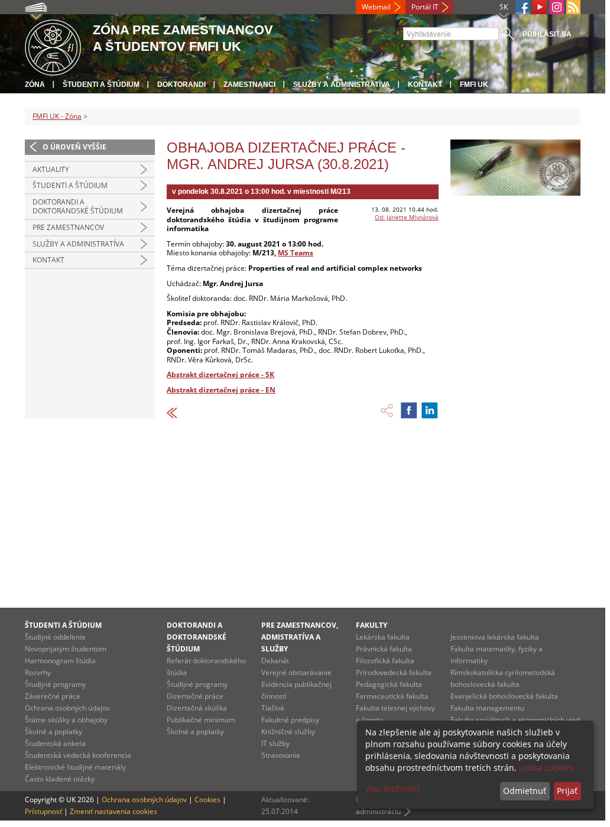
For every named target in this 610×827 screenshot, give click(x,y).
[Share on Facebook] (409, 410)
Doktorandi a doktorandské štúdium (78, 206)
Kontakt (425, 84)
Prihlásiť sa (547, 34)
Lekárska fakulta (383, 637)
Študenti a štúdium (101, 84)
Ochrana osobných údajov (67, 708)
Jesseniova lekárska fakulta (494, 637)
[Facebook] (522, 7)
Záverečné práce (52, 696)
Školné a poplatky (53, 732)
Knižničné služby (288, 732)
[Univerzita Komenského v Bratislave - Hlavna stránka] (53, 46)
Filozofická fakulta (385, 661)
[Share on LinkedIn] (430, 410)
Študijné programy (55, 684)
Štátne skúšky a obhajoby (66, 720)
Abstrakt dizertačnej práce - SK (220, 374)
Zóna (35, 84)
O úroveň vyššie (74, 147)
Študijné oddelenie (55, 637)
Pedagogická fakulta (389, 684)
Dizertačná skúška (197, 708)
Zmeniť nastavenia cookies (113, 811)
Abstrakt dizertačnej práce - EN (221, 390)
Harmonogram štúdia (60, 661)
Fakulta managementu (487, 708)
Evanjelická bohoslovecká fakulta (504, 696)
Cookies (207, 799)
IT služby (275, 743)
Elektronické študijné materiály (75, 767)
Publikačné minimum (201, 720)
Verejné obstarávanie (296, 672)
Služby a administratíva (341, 84)
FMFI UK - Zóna (57, 116)
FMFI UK (474, 84)
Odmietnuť (524, 790)
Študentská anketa (55, 743)
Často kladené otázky (60, 779)
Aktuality (51, 169)
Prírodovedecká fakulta (393, 672)
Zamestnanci (249, 84)
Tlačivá (272, 708)
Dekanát (275, 661)
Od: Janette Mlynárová (407, 217)
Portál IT (425, 7)
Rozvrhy (38, 672)
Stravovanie (280, 755)
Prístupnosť (43, 811)
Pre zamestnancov (68, 227)
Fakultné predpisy (290, 720)
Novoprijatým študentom (65, 649)
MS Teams (295, 253)
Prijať (567, 790)
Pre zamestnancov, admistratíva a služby (299, 637)
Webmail (376, 7)
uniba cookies (546, 767)
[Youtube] (540, 7)
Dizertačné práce (195, 696)
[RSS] (573, 7)
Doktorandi (181, 84)
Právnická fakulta (384, 649)
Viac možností (392, 788)
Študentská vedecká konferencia (78, 755)
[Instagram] (557, 7)
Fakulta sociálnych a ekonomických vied (515, 720)
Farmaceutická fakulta (392, 696)
